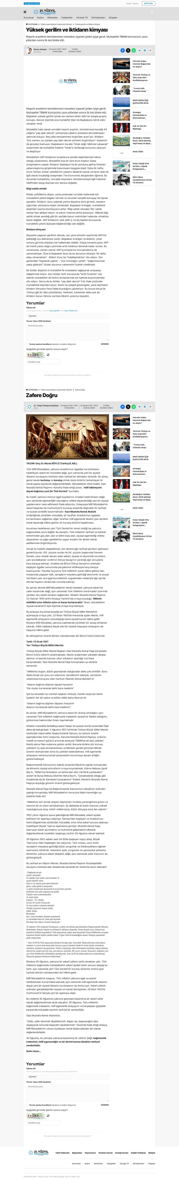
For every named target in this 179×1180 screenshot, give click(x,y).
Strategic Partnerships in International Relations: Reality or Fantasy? (142, 115)
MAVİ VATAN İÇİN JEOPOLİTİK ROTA (140, 101)
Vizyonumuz (90, 1153)
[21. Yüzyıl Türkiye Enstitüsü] (38, 1152)
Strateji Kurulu (121, 1153)
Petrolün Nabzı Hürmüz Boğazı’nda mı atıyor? (141, 64)
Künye (129, 3)
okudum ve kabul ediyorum (52, 344)
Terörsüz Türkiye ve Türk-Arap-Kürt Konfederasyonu (141, 77)
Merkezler (52, 18)
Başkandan (77, 1153)
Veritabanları (98, 18)
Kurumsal (29, 18)
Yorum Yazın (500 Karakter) (38, 321)
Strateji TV (82, 18)
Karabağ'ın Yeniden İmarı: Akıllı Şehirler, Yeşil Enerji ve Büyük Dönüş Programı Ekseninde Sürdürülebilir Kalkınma (142, 141)
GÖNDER (105, 344)
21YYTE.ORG (33, 24)
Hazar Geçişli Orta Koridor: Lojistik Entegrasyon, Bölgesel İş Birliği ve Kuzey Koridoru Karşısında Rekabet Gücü (142, 166)
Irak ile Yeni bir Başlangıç (139, 127)
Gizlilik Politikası (138, 1153)
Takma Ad (30, 307)
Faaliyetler (67, 18)
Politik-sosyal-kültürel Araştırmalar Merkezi (56, 24)
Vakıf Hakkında (62, 1153)
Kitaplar (113, 18)
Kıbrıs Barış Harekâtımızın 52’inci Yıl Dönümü (142, 180)
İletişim (136, 3)
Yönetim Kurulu (105, 1153)
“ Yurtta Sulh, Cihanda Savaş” (140, 89)
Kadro (40, 18)
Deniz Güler (138, 151)
